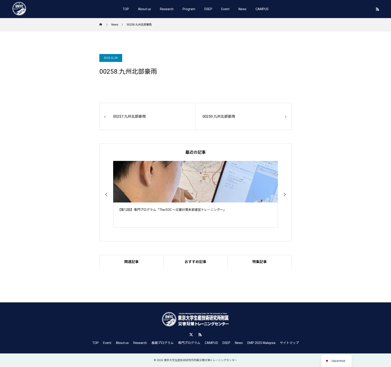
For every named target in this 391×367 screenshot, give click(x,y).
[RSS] (377, 9)
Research (167, 9)
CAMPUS (262, 9)
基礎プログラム (162, 343)
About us (144, 9)
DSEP (208, 9)
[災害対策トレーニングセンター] (19, 9)
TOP (126, 9)
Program (189, 9)
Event (225, 9)
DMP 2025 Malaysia (261, 343)
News (242, 9)
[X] (191, 334)
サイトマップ (289, 343)
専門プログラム (189, 343)
